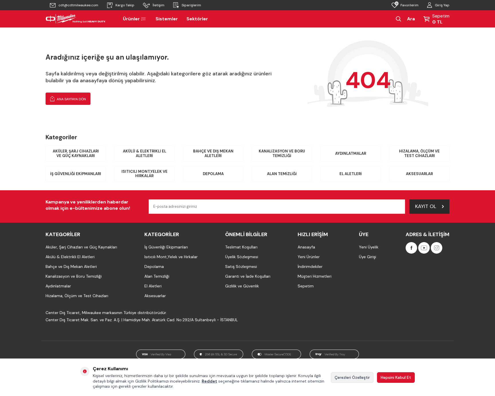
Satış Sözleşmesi (241, 266)
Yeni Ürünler (309, 256)
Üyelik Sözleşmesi (241, 256)
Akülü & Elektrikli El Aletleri (144, 153)
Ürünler (131, 19)
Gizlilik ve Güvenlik (242, 286)
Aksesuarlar (419, 173)
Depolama (213, 173)
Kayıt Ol (425, 206)
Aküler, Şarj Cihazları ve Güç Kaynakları (76, 153)
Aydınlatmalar (350, 153)
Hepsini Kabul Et (396, 377)
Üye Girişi (367, 256)
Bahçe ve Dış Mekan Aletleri (213, 153)
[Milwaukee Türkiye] (76, 19)
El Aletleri (350, 173)
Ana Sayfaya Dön (71, 99)
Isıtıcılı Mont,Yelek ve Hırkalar (144, 174)
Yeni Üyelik (368, 247)
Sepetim (306, 286)
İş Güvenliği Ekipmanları (75, 173)
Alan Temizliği (282, 173)
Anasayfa (306, 247)
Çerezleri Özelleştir (352, 377)
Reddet (209, 381)
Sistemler (167, 19)
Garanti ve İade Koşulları (247, 276)
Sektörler (197, 19)
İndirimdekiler (310, 266)
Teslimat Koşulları (241, 247)
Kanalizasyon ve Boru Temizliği (282, 153)
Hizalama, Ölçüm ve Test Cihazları (419, 153)
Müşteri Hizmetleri (314, 276)
